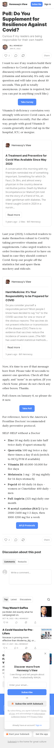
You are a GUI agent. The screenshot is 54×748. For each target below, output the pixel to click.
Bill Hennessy (16, 46)
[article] (27, 615)
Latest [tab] (14, 599)
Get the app (42, 734)
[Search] (49, 599)
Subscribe (36, 4)
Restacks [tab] (22, 561)
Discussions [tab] (25, 599)
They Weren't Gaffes (15, 607)
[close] (45, 653)
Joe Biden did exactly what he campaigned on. (17, 613)
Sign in (47, 4)
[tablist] (15, 562)
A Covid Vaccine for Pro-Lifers (17, 631)
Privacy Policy (37, 716)
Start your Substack (19, 734)
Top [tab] (6, 599)
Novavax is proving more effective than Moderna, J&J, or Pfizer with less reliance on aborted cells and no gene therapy (18, 639)
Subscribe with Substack (29, 703)
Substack (12, 741)
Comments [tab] (9, 561)
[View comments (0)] (16, 56)
